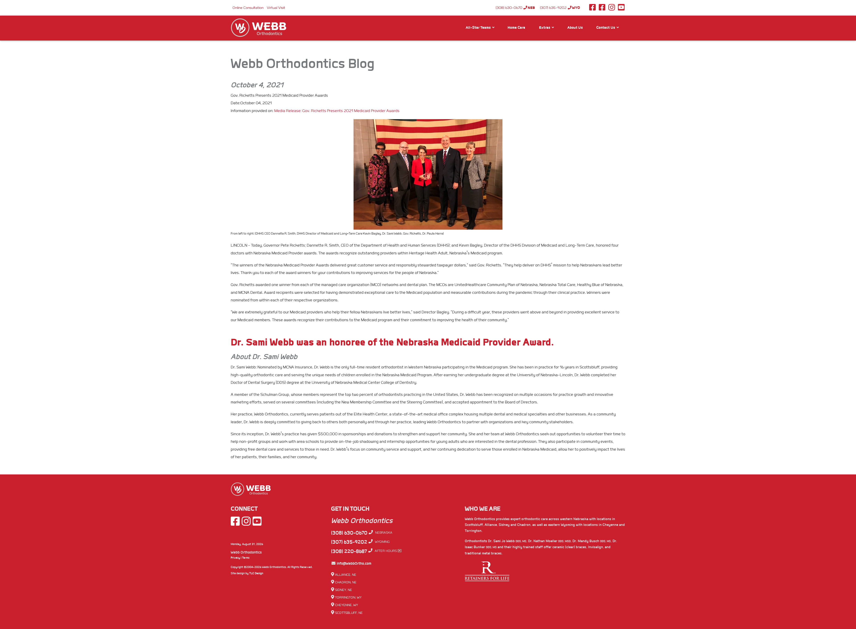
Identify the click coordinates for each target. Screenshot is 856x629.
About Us (575, 27)
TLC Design (256, 573)
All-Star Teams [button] (479, 27)
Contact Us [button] (606, 27)
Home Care (516, 27)
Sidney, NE (343, 590)
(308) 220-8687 (349, 551)
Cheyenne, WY (346, 605)
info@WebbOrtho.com (353, 563)
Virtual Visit (276, 7)
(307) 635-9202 (560, 7)
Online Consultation (248, 7)
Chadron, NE (345, 582)
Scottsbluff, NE (349, 613)
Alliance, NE (345, 575)
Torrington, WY (348, 597)
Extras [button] (545, 27)
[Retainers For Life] (487, 573)
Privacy (235, 558)
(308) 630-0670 (515, 7)
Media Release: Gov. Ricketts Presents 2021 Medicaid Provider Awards (336, 110)
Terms (245, 558)
